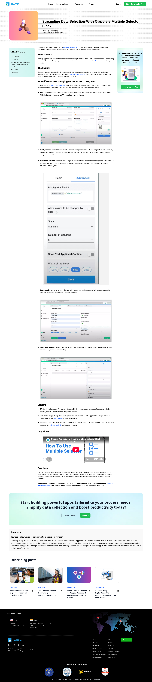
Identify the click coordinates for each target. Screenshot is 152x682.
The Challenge (15, 56)
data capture (57, 418)
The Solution (15, 59)
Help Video (14, 69)
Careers (110, 648)
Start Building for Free (135, 4)
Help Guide (95, 645)
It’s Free (130, 87)
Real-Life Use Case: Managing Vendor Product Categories (20, 63)
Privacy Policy (96, 651)
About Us (111, 645)
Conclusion (14, 72)
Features (110, 642)
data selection (98, 61)
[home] (17, 4)
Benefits (13, 67)
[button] (80, 4)
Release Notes (112, 654)
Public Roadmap (97, 657)
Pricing (91, 4)
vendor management (58, 85)
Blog (109, 639)
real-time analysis (55, 425)
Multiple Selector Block (71, 47)
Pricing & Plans (97, 648)
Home (50, 4)
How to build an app (64, 4)
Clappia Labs (112, 657)
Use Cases (95, 642)
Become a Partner (114, 651)
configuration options (77, 74)
